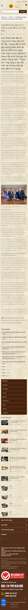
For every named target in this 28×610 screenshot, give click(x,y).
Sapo (17, 606)
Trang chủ (5, 412)
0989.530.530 (15, 566)
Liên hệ (4, 408)
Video (4, 404)
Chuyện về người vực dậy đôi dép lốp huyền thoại (18, 430)
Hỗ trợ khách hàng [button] (7, 529)
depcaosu (6, 320)
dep (23, 318)
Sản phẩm (5, 389)
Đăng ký (18, 1)
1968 (3, 372)
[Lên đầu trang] (24, 599)
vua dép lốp (18, 322)
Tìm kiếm (22, 11)
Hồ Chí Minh (22, 320)
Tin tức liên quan (6, 417)
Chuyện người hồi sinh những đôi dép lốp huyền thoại (18, 448)
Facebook (6, 539)
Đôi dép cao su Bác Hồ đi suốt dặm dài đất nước (17, 477)
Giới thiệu (5, 385)
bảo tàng (11, 318)
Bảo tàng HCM (17, 318)
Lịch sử (4, 393)
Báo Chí (5, 397)
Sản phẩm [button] (4, 525)
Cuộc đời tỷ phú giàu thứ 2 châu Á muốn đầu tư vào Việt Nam (13, 27)
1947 (3, 366)
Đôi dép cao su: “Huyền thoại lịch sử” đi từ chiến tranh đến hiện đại (18, 458)
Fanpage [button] (4, 534)
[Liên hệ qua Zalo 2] (3, 600)
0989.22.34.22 (8, 566)
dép (2, 320)
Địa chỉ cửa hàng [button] (6, 520)
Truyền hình (6, 401)
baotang (6, 318)
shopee (13, 322)
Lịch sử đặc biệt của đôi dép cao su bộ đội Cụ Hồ (18, 421)
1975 (3, 375)
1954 (3, 369)
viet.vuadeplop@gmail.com (10, 568)
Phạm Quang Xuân (6, 322)
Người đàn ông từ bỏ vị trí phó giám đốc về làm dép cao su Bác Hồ (18, 468)
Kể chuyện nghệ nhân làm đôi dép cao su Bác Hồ (18, 439)
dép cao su (12, 320)
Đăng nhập (24, 1)
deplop (17, 320)
